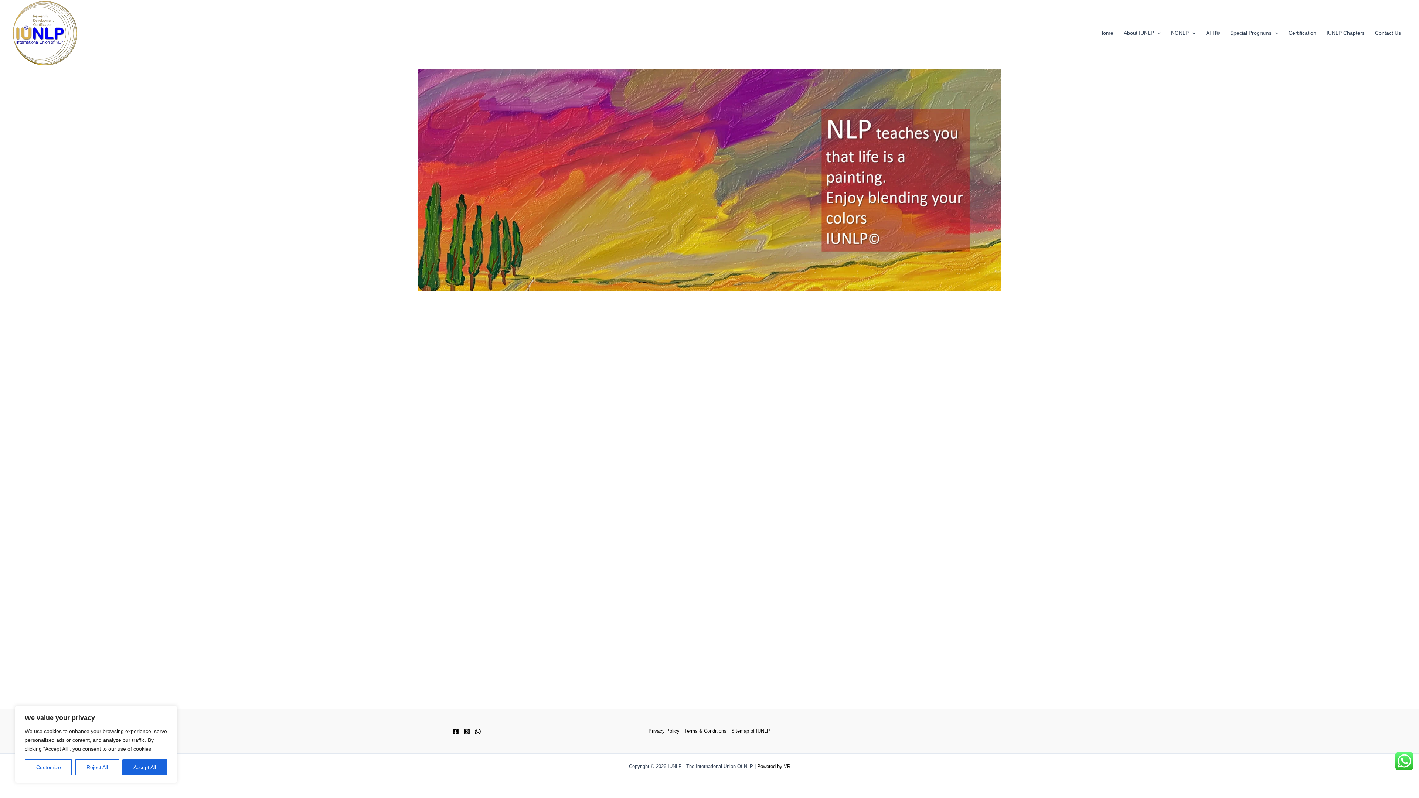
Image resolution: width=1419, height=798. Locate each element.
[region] (96, 744)
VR (787, 766)
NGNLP (1180, 33)
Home (1106, 33)
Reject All (97, 767)
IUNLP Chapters (1346, 33)
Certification (1302, 33)
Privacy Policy (664, 731)
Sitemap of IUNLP (750, 731)
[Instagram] (466, 731)
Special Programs (1251, 33)
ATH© (1213, 33)
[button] (1157, 33)
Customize (48, 767)
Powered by (769, 766)
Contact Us (1388, 33)
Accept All (144, 767)
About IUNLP (1139, 33)
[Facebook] (455, 731)
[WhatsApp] (477, 731)
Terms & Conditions (705, 731)
